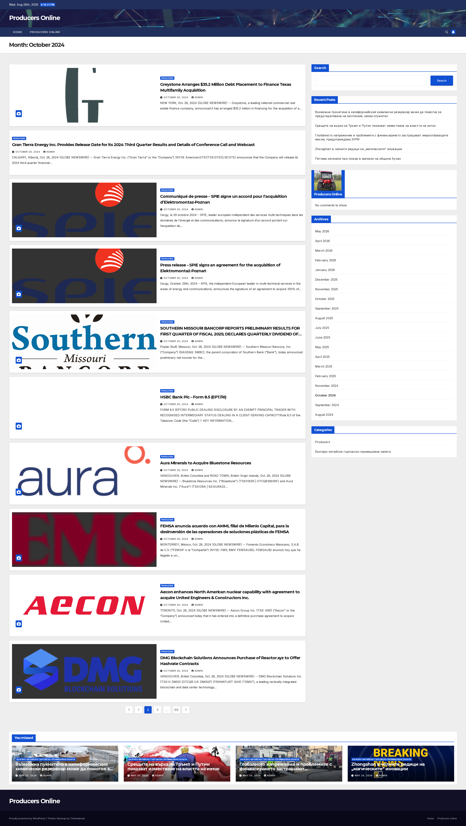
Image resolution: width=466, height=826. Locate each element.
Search (320, 68)
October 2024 (325, 395)
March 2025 (323, 366)
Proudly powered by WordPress (27, 818)
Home (17, 32)
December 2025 (326, 280)
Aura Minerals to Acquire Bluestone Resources (205, 463)
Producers (167, 78)
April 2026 (322, 241)
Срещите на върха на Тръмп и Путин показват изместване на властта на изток (375, 125)
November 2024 (326, 386)
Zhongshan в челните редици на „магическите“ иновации (358, 149)
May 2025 (322, 347)
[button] (446, 32)
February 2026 (325, 260)
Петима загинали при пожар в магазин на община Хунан (358, 158)
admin (199, 97)
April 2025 (322, 357)
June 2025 (322, 337)
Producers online (45, 32)
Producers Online (34, 18)
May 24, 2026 (252, 775)
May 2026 (322, 231)
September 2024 (327, 405)
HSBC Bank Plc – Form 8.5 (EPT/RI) (193, 397)
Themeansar (77, 818)
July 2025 (322, 328)
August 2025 (324, 318)
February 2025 (325, 376)
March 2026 (323, 251)
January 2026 (325, 270)
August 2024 (324, 415)
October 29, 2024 (176, 97)
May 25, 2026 (28, 775)
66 (176, 710)
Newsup (61, 818)
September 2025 (327, 308)
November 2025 (326, 289)
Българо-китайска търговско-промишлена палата (353, 452)
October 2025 (324, 299)
